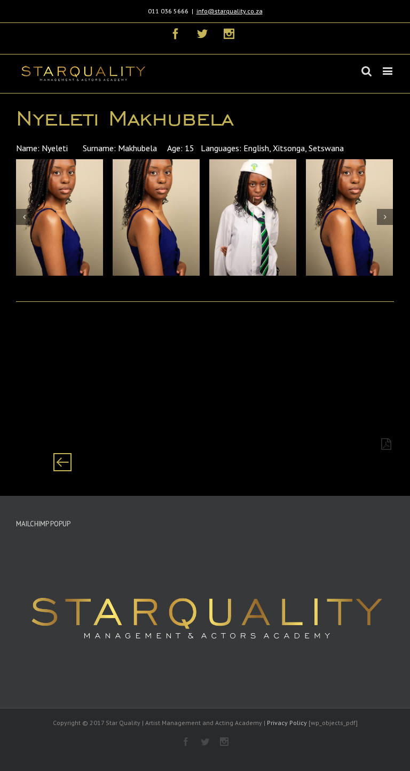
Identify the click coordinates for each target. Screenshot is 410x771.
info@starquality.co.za (229, 11)
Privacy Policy (287, 723)
